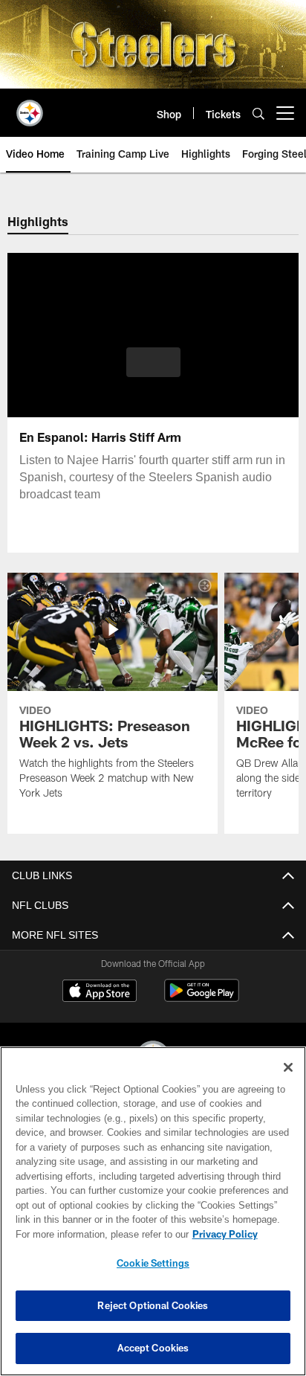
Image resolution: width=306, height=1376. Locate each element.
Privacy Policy (97, 1234)
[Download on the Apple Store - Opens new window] (99, 992)
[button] (153, 371)
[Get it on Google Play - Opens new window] (201, 998)
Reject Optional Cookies (152, 1305)
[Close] (288, 1067)
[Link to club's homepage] (30, 107)
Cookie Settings (153, 1263)
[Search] (258, 113)
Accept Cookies (153, 1348)
